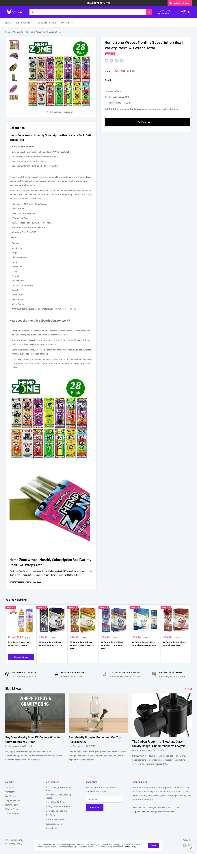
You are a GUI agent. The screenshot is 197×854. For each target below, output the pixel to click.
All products (18, 32)
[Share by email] (122, 60)
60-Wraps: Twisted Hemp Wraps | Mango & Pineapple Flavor (82, 645)
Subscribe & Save (181, 3)
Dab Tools (50, 815)
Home (7, 32)
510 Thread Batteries (55, 819)
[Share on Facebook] (106, 60)
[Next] (191, 633)
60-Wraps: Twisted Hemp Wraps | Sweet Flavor (174, 643)
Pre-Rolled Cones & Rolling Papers (58, 796)
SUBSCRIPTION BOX (47, 22)
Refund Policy (11, 804)
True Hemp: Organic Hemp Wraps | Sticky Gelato (19, 643)
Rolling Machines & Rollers (58, 806)
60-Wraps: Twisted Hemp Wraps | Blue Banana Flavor (144, 643)
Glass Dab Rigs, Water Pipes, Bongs (59, 788)
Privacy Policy (11, 809)
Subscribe (94, 807)
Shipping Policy (12, 800)
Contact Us (10, 791)
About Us (9, 787)
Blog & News (11, 796)
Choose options (21, 657)
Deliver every (115, 102)
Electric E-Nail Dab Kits (56, 810)
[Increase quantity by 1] (132, 80)
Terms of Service (13, 813)
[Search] (149, 12)
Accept (153, 845)
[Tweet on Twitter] (117, 60)
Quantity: (109, 80)
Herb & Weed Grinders (56, 802)
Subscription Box (54, 823)
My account (163, 13)
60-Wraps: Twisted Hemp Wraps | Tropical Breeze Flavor (112, 645)
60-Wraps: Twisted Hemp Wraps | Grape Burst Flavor (50, 643)
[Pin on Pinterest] (112, 60)
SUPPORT (65, 22)
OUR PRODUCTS (23, 22)
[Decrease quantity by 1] (118, 80)
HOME (8, 22)
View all (188, 688)
